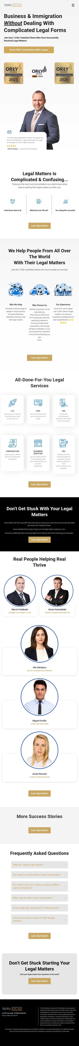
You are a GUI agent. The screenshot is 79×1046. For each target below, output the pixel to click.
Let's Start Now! (39, 225)
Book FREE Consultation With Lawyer (29, 49)
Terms (16, 1015)
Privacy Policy (6, 1015)
